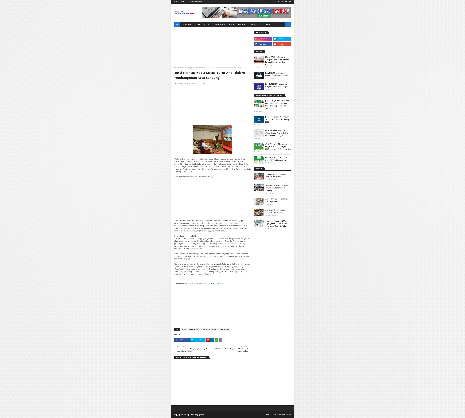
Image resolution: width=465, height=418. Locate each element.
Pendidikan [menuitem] (186, 24)
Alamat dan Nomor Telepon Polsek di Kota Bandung (275, 211)
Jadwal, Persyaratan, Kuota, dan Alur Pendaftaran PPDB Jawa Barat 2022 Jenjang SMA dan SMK (277, 104)
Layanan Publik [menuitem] (219, 24)
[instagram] (279, 2)
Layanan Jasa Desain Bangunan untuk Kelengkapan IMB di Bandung (277, 187)
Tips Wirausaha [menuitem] (256, 24)
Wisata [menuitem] (206, 24)
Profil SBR (184, 2)
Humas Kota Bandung (209, 329)
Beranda (177, 68)
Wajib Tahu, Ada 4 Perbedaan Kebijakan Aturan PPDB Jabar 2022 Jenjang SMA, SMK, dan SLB (278, 146)
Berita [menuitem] (197, 24)
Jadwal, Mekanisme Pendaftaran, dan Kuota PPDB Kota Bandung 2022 (277, 119)
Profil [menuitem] (268, 24)
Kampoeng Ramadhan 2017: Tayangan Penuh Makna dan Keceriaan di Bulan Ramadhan (276, 223)
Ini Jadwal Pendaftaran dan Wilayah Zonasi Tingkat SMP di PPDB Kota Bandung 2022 (276, 133)
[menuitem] (177, 24)
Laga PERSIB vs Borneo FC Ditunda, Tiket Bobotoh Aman (276, 74)
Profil (274, 415)
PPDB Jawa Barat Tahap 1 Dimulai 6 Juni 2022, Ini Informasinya (278, 159)
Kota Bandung (186, 68)
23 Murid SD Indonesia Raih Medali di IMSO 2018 (275, 175)
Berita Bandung (194, 329)
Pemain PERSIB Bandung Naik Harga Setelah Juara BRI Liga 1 (276, 85)
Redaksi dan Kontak (196, 2)
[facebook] (282, 2)
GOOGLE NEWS (218, 283)
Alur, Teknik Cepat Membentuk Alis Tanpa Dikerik (276, 200)
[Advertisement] (212, 48)
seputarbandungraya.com (186, 83)
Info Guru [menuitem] (242, 24)
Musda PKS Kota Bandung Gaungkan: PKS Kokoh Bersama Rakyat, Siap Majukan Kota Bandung (277, 61)
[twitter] (286, 2)
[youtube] (289, 2)
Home (176, 2)
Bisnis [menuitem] (231, 24)
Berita (184, 329)
